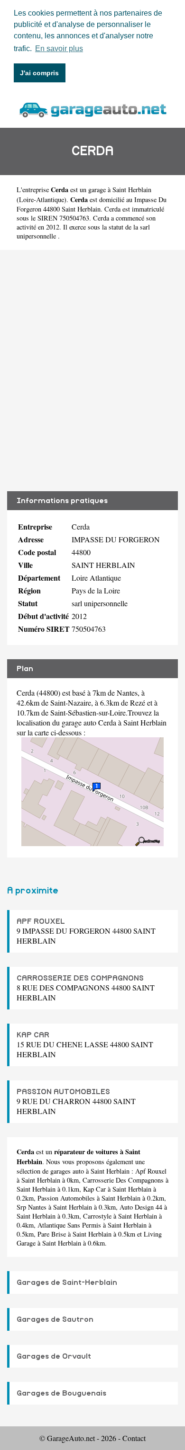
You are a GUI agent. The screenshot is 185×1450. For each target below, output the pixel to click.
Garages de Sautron (55, 1319)
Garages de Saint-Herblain (67, 1282)
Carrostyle (97, 1215)
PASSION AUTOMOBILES (63, 1092)
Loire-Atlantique (41, 199)
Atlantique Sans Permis (69, 1224)
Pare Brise (51, 1233)
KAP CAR (33, 1035)
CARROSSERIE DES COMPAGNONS (80, 978)
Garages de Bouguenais (61, 1393)
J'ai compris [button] (39, 73)
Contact (134, 1438)
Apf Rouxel (150, 1171)
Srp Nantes (31, 1206)
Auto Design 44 (141, 1206)
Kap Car (94, 1189)
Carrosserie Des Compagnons (123, 1180)
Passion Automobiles (66, 1198)
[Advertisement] (92, 370)
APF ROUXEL (41, 921)
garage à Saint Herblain (119, 189)
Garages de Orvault (54, 1356)
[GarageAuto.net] (92, 109)
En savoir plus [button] (59, 48)
